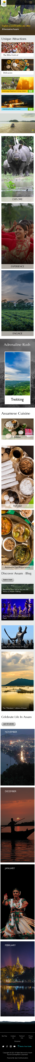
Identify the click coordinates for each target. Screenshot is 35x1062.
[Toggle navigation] (30, 2)
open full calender (8, 724)
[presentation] (2, 378)
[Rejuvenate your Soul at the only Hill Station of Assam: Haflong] (17, 596)
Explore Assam (7, 580)
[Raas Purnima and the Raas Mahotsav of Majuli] (17, 622)
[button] (32, 17)
